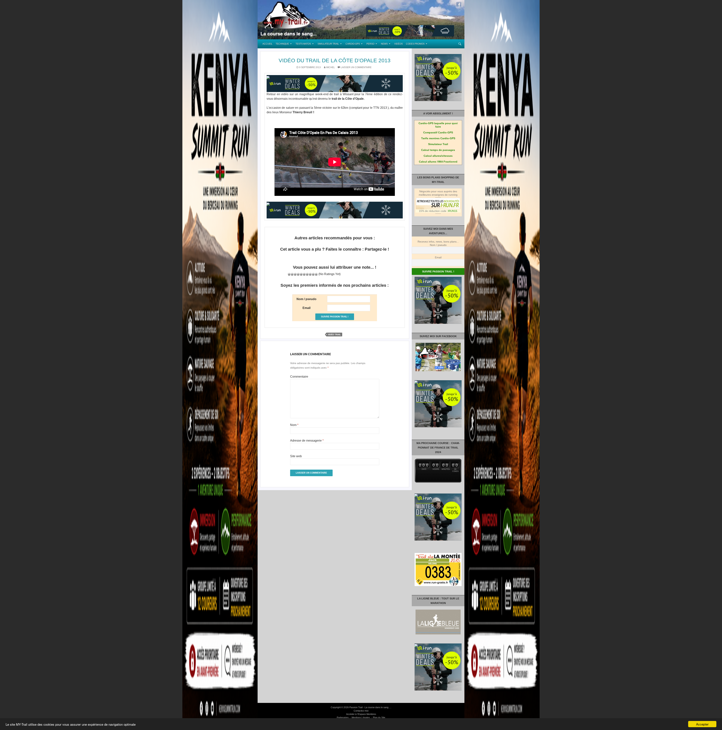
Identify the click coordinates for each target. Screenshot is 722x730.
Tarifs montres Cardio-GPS (438, 138)
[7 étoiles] (307, 274)
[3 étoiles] (295, 274)
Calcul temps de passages (438, 149)
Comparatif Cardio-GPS (438, 132)
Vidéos (398, 44)
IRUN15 (452, 210)
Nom (294, 425)
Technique (282, 44)
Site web (296, 456)
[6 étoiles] (304, 274)
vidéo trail (334, 334)
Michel (330, 67)
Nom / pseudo (438, 244)
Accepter (702, 724)
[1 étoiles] (289, 274)
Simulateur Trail (438, 144)
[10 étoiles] (316, 274)
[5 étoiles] (301, 274)
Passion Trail (356, 707)
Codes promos (415, 44)
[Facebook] (458, 4)
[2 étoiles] (292, 274)
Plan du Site (379, 717)
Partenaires (343, 717)
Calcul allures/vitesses (438, 155)
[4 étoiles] (298, 274)
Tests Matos (303, 44)
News (384, 44)
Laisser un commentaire (356, 67)
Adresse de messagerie (307, 440)
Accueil (267, 44)
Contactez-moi (361, 710)
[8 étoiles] (310, 274)
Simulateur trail (328, 44)
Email (438, 257)
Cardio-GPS (353, 44)
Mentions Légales (361, 717)
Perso (370, 44)
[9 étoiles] (313, 274)
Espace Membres (367, 714)
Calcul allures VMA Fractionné (438, 161)
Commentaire (299, 376)
